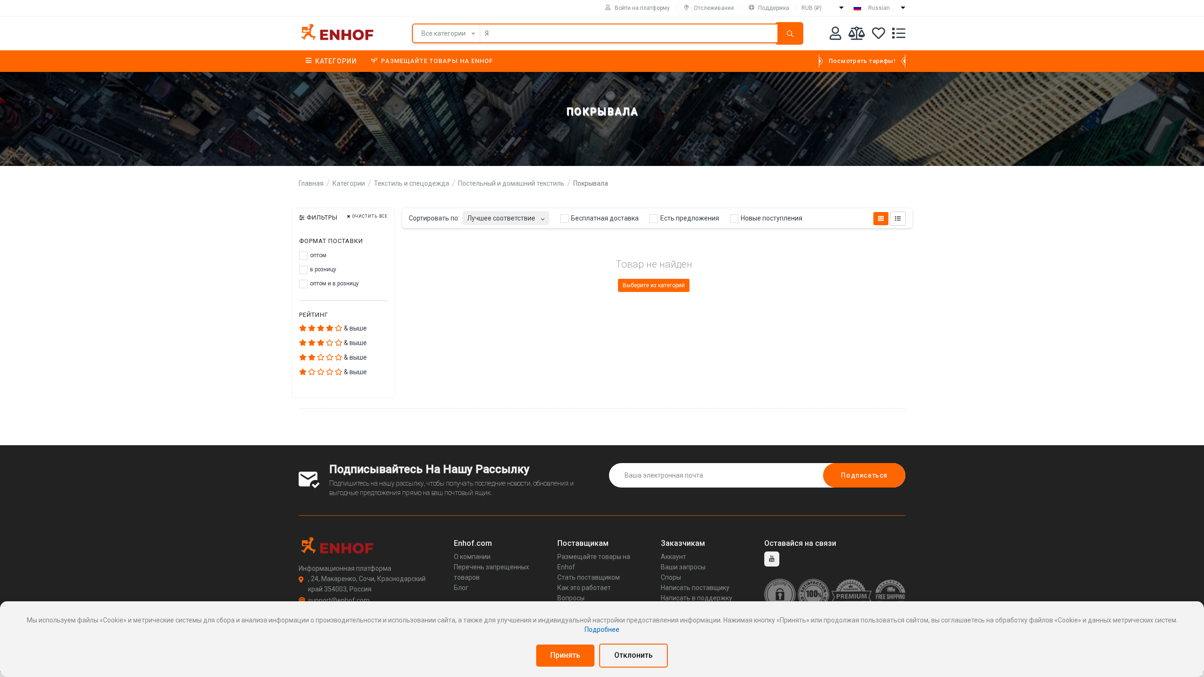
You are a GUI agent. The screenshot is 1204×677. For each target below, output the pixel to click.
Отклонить (633, 655)
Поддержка (773, 8)
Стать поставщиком (588, 577)
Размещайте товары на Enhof (437, 60)
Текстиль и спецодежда (411, 183)
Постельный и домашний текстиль (511, 183)
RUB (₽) (811, 8)
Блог (461, 587)
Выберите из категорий (654, 285)
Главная (311, 183)
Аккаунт (673, 556)
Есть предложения (689, 218)
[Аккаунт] (835, 35)
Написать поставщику (695, 587)
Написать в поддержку (696, 598)
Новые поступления (770, 218)
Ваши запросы (683, 567)
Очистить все (369, 216)
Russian (879, 8)
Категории (336, 61)
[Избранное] (878, 35)
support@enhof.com (339, 600)
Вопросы (571, 598)
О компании (472, 556)
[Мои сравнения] (856, 35)
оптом (317, 255)
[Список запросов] (898, 35)
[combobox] (505, 215)
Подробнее (602, 629)
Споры (671, 577)
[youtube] (771, 559)
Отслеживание (714, 8)
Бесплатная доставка (604, 218)
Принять (565, 655)
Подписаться (864, 475)
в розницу (322, 269)
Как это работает (584, 587)
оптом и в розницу (334, 283)
